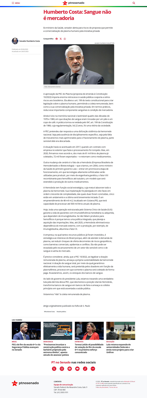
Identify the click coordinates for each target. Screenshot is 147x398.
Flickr (93, 369)
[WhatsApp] (65, 39)
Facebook (69, 369)
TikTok (85, 369)
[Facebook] (57, 39)
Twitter (54, 369)
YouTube (77, 369)
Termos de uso (113, 387)
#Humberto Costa (49, 311)
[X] (61, 39)
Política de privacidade (102, 387)
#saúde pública (61, 311)
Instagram (62, 369)
